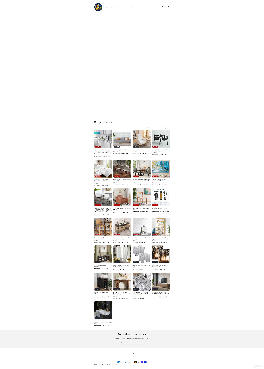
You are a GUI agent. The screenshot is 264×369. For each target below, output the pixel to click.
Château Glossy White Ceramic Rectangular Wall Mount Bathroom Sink (103, 321)
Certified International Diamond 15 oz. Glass (141, 266)
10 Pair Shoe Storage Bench (100, 265)
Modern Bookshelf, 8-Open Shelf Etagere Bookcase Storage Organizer (160, 238)
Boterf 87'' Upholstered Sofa (120, 149)
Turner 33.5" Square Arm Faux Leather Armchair (122, 209)
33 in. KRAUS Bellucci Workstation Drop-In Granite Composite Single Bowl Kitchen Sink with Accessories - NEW (103, 151)
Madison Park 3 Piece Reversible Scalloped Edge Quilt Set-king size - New (102, 181)
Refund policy (114, 364)
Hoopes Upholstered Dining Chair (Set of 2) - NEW (122, 180)
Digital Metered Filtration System (159, 208)
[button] (162, 7)
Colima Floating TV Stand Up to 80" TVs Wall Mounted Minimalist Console (160, 293)
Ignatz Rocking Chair (137, 149)
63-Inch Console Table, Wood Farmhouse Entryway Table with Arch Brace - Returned (122, 293)
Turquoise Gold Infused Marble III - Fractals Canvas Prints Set (160, 180)
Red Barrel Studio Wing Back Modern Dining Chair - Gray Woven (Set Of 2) (141, 180)
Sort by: (148, 128)
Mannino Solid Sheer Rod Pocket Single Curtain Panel (121, 266)
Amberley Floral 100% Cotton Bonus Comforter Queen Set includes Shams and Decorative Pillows (141, 293)
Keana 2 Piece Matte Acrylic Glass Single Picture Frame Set (160, 266)
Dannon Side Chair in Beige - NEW (141, 208)
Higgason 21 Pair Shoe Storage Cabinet (101, 293)
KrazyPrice (100, 364)
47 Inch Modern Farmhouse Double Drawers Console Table (121, 238)
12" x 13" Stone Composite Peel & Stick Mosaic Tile (142, 238)
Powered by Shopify (106, 364)
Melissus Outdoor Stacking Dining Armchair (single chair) (159, 150)
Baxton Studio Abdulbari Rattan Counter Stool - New (101, 238)
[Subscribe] (142, 342)
